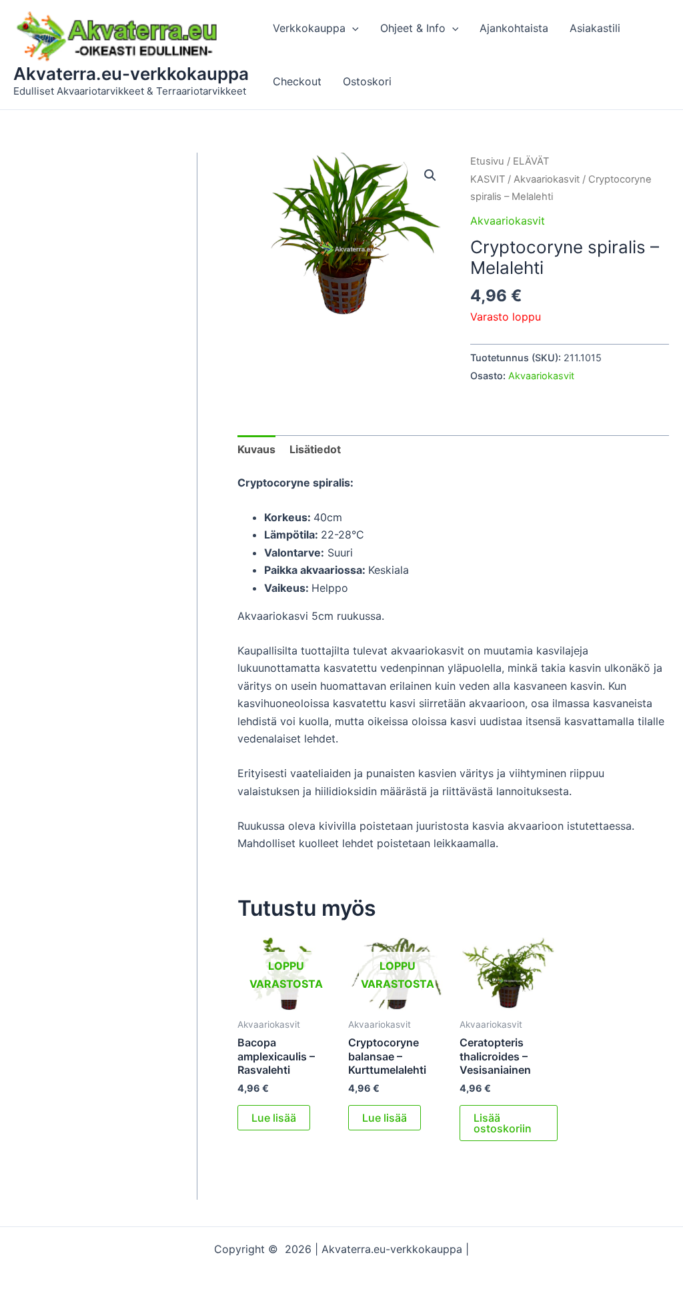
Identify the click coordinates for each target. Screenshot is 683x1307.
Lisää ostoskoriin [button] (503, 1123)
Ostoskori (367, 81)
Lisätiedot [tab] (315, 449)
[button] (352, 28)
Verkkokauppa (309, 28)
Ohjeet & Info (413, 28)
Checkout (297, 81)
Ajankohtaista (514, 28)
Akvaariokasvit (547, 179)
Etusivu (487, 161)
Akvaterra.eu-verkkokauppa (131, 73)
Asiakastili (595, 28)
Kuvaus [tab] (256, 449)
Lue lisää (273, 1117)
